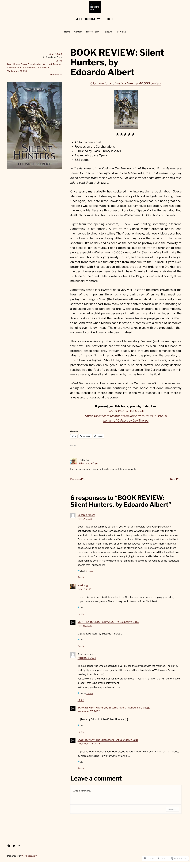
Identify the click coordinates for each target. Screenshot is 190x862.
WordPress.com (29, 856)
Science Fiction (14, 67)
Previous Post (78, 479)
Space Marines (30, 67)
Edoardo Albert (35, 64)
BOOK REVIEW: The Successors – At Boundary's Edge (108, 739)
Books (59, 60)
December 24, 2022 (89, 743)
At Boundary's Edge (95, 19)
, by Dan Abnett (125, 411)
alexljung (83, 585)
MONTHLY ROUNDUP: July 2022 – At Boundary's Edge (108, 621)
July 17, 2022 (85, 518)
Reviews (57, 64)
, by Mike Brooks (126, 416)
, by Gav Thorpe (126, 420)
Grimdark (47, 64)
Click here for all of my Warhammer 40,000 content (125, 83)
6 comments (56, 74)
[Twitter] (14, 845)
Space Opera (44, 67)
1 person (89, 571)
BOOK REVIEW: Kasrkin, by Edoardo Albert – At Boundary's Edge (114, 707)
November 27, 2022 (89, 711)
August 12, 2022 (87, 657)
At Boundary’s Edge (88, 463)
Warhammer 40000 (17, 71)
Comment (172, 809)
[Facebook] (8, 845)
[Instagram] (19, 845)
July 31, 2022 (85, 625)
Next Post (175, 479)
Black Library (13, 64)
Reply (81, 577)
